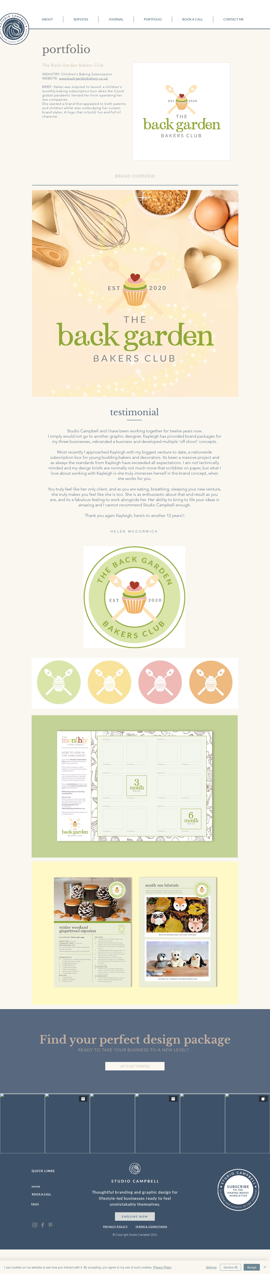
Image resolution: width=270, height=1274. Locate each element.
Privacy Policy (162, 1267)
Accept (251, 1267)
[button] (80, 19)
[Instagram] (35, 1225)
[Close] (264, 1267)
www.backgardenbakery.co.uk (83, 78)
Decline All (231, 1267)
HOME (36, 1186)
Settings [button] (211, 1267)
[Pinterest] (50, 1225)
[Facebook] (42, 1225)
